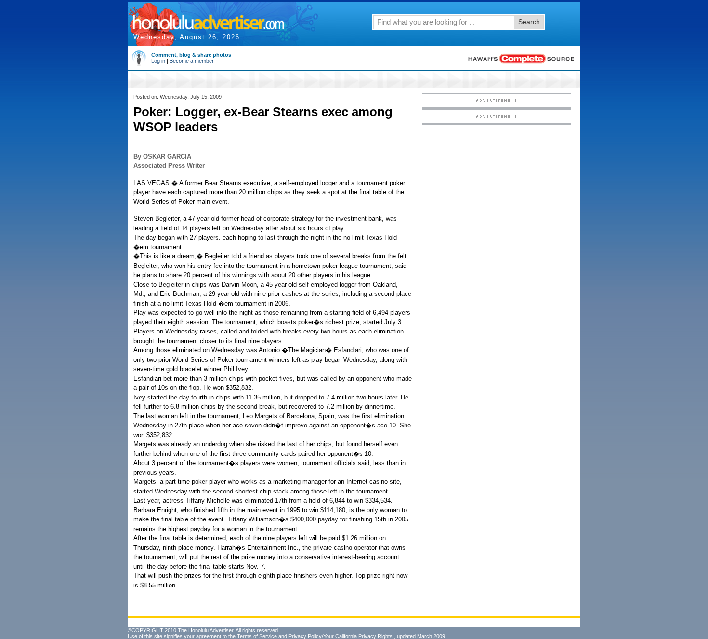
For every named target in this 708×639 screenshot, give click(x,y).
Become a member (192, 61)
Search (529, 22)
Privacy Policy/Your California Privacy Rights (340, 636)
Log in (158, 61)
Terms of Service (257, 636)
